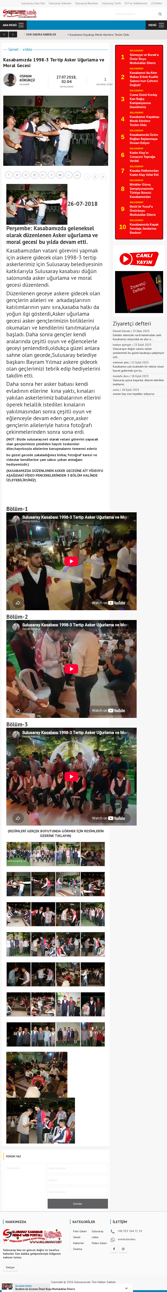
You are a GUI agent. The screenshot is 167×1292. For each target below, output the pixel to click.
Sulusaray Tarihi (111, 3)
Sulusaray (136, 50)
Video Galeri (99, 1243)
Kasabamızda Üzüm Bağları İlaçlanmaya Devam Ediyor (144, 139)
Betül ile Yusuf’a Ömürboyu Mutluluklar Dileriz (143, 210)
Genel (14, 49)
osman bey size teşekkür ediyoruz (133, 394)
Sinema (77, 1249)
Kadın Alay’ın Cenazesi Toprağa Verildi (142, 157)
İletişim (10, 1267)
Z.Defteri (156, 3)
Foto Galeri (80, 1231)
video (27, 49)
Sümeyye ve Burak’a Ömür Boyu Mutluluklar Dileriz (144, 59)
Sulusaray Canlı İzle (33, 3)
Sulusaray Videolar (60, 3)
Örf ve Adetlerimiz (136, 3)
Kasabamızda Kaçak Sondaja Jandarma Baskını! (144, 228)
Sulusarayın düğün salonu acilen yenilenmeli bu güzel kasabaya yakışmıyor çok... (138, 353)
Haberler (78, 1243)
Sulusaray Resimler (86, 3)
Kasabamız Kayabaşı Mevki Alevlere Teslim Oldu (144, 121)
